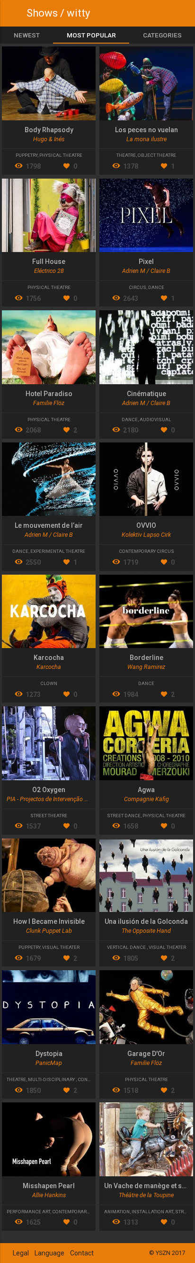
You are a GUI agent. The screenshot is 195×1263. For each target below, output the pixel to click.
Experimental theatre (57, 551)
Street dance (124, 815)
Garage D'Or (146, 1053)
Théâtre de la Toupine (146, 1195)
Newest (27, 35)
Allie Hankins (49, 1195)
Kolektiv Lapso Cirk (146, 534)
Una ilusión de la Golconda (146, 921)
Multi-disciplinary (52, 1079)
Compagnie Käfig (146, 799)
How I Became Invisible (49, 921)
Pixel (146, 261)
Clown (48, 683)
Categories (162, 35)
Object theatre (157, 155)
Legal (21, 1253)
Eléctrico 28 (49, 270)
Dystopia (48, 1053)
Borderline (146, 657)
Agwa (146, 790)
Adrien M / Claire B (146, 270)
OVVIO (146, 525)
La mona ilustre (146, 139)
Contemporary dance (79, 1211)
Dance (156, 287)
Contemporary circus (146, 551)
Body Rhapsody (49, 130)
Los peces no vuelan (146, 130)
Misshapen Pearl (49, 1186)
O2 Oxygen (48, 790)
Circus (137, 287)
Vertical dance (127, 947)
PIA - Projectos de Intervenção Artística (56, 799)
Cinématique (146, 393)
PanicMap (48, 1062)
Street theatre (48, 815)
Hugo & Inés (48, 139)
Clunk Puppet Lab (49, 930)
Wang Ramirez (146, 666)
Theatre (126, 155)
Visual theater (61, 947)
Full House (48, 261)
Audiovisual (155, 419)
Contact (82, 1253)
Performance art (28, 1211)
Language (49, 1253)
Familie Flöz (48, 402)
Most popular (91, 35)
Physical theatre (60, 155)
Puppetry (26, 155)
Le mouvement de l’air (49, 525)
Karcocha (49, 657)
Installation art (152, 1211)
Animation (117, 1211)
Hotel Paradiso (49, 393)
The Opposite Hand (146, 930)
